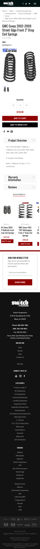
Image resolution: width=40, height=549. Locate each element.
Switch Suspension (20, 462)
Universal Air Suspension (20, 490)
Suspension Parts (20, 404)
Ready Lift (20, 475)
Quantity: (20, 100)
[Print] (11, 131)
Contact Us (20, 357)
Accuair (20, 503)
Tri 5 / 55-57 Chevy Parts (20, 423)
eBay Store (20, 436)
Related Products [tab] (19, 194)
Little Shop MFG (20, 497)
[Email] (8, 131)
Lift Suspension (20, 394)
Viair (20, 507)
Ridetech (20, 459)
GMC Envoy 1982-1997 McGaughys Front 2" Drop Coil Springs (24, 231)
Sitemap (20, 364)
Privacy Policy (19, 534)
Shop (20, 347)
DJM (20, 510)
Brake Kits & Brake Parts (20, 407)
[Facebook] (4, 131)
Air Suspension (20, 391)
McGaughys (20, 456)
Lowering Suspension (20, 397)
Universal (20, 433)
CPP (20, 465)
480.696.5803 (21, 332)
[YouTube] (16, 376)
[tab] (20, 140)
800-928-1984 (23, 325)
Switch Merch (20, 430)
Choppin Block (20, 500)
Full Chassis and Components (20, 414)
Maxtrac (20, 487)
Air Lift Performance (20, 469)
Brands (20, 351)
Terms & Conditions (30, 534)
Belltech (20, 452)
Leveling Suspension (20, 401)
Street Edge (20, 472)
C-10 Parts (20, 420)
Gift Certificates (20, 440)
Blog (20, 354)
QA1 (20, 494)
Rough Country (20, 484)
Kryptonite (20, 478)
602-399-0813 (22, 329)
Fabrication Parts (20, 417)
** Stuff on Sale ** (20, 388)
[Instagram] (20, 376)
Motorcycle (20, 427)
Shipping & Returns (9, 534)
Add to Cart (24, 244)
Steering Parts (20, 410)
